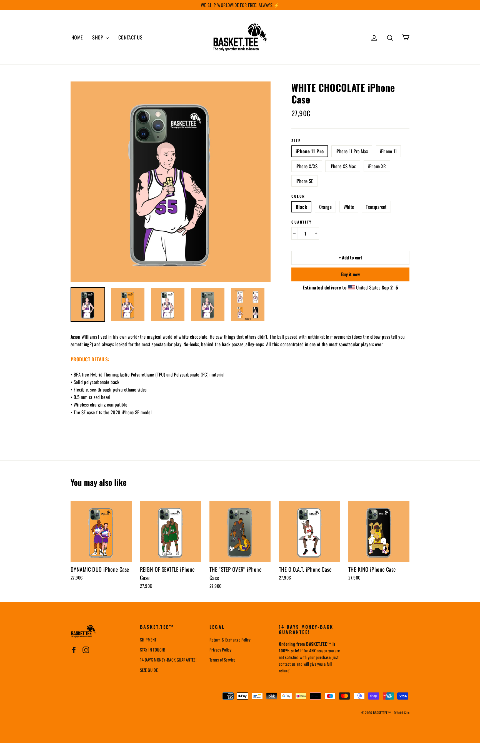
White (349, 206)
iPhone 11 (388, 151)
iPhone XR (377, 166)
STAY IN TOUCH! (152, 650)
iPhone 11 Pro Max (352, 151)
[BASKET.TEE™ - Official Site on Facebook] (74, 649)
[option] (171, 181)
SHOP (98, 37)
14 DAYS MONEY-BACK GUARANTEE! (168, 660)
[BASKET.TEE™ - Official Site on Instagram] (85, 649)
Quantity (301, 222)
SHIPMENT (148, 639)
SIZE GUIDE (149, 670)
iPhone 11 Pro (310, 151)
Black (301, 206)
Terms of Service (222, 660)
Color (298, 196)
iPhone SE (304, 180)
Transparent (376, 206)
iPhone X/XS (307, 166)
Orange (325, 206)
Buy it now (350, 274)
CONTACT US (130, 37)
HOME (77, 37)
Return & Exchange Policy (230, 639)
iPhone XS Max (342, 166)
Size (296, 140)
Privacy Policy (220, 650)
